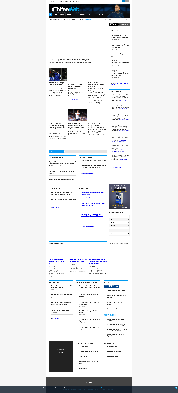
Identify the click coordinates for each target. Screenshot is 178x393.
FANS (89, 14)
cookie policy (103, 387)
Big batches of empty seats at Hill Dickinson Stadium (61, 286)
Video (68, 19)
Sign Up (127, 1)
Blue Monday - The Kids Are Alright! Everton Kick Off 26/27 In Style (117, 330)
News (51, 19)
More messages (83, 336)
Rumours (56, 19)
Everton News (123, 24)
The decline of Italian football (60, 310)
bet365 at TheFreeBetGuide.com (119, 167)
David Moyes (83, 356)
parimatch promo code (114, 351)
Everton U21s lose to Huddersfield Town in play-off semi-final (63, 200)
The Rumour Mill (85, 157)
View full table (119, 239)
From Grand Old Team (85, 343)
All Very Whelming (112, 309)
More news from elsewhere (88, 226)
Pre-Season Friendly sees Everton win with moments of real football (120, 73)
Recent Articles (115, 30)
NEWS (55, 14)
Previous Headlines (56, 157)
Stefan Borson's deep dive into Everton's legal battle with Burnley (92, 215)
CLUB (75, 14)
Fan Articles (119, 83)
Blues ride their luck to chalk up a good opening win (120, 36)
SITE (95, 14)
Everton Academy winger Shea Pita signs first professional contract (62, 193)
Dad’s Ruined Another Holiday (116, 290)
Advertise (67, 1)
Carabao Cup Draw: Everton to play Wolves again (69, 59)
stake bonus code (112, 346)
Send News (78, 1)
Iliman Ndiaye (83, 368)
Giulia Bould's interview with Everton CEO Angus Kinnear (93, 204)
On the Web (83, 189)
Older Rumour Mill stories (88, 173)
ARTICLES (82, 14)
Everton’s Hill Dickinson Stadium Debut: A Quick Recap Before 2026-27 (89, 287)
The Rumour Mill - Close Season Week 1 (93, 161)
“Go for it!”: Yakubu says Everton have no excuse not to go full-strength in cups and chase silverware (57, 127)
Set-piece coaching (117, 54)
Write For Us (72, 1)
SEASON (62, 14)
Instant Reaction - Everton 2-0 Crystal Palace (115, 335)
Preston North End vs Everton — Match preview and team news (96, 125)
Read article (85, 197)
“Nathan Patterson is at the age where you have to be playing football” (93, 166)
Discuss (89, 197)
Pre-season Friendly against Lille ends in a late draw (120, 63)
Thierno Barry (83, 346)
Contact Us (62, 1)
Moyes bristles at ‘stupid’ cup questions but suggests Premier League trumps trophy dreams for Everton (62, 163)
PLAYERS (69, 14)
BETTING (101, 14)
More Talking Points (56, 318)
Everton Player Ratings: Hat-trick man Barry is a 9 (56, 84)
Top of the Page (89, 382)
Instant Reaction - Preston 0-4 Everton (115, 319)
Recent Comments (116, 91)
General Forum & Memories (87, 282)
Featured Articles (56, 243)
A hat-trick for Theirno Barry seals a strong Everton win (75, 86)
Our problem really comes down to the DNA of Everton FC (61, 303)
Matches (63, 19)
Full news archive (55, 151)
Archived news (55, 207)
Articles (81, 19)
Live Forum (88, 19)
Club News (55, 189)
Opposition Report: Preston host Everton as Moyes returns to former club (76, 126)
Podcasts (74, 19)
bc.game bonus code (113, 356)
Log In (123, 1)
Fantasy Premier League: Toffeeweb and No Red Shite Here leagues (120, 45)
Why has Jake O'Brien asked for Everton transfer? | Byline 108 (116, 325)
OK (176, 387)
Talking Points (54, 282)
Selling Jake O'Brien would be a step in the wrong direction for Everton (62, 180)
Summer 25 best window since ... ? (89, 351)
